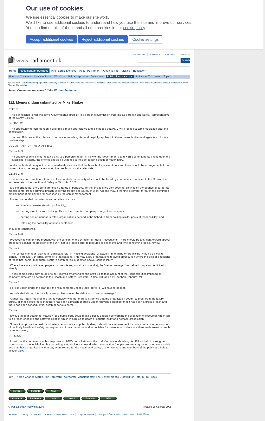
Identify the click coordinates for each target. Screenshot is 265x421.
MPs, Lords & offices (63, 70)
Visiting (125, 70)
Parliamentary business (33, 70)
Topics (167, 76)
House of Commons (20, 76)
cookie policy (134, 28)
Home (12, 70)
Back (154, 376)
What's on (59, 76)
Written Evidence (65, 90)
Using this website (85, 414)
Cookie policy (128, 414)
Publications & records (119, 76)
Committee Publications (106, 82)
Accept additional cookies (51, 39)
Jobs (71, 414)
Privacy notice (114, 414)
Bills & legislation (78, 76)
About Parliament (89, 70)
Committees (97, 76)
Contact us (185, 54)
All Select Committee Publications (134, 82)
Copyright (101, 414)
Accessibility (139, 54)
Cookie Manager (143, 414)
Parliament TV (143, 76)
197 (22, 350)
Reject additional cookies (102, 39)
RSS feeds (170, 54)
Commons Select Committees (166, 82)
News (157, 76)
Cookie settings (145, 39)
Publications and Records (81, 82)
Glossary (24, 414)
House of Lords (42, 76)
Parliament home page (31, 82)
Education (139, 70)
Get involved (111, 70)
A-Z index (12, 414)
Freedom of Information (56, 414)
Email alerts (155, 54)
